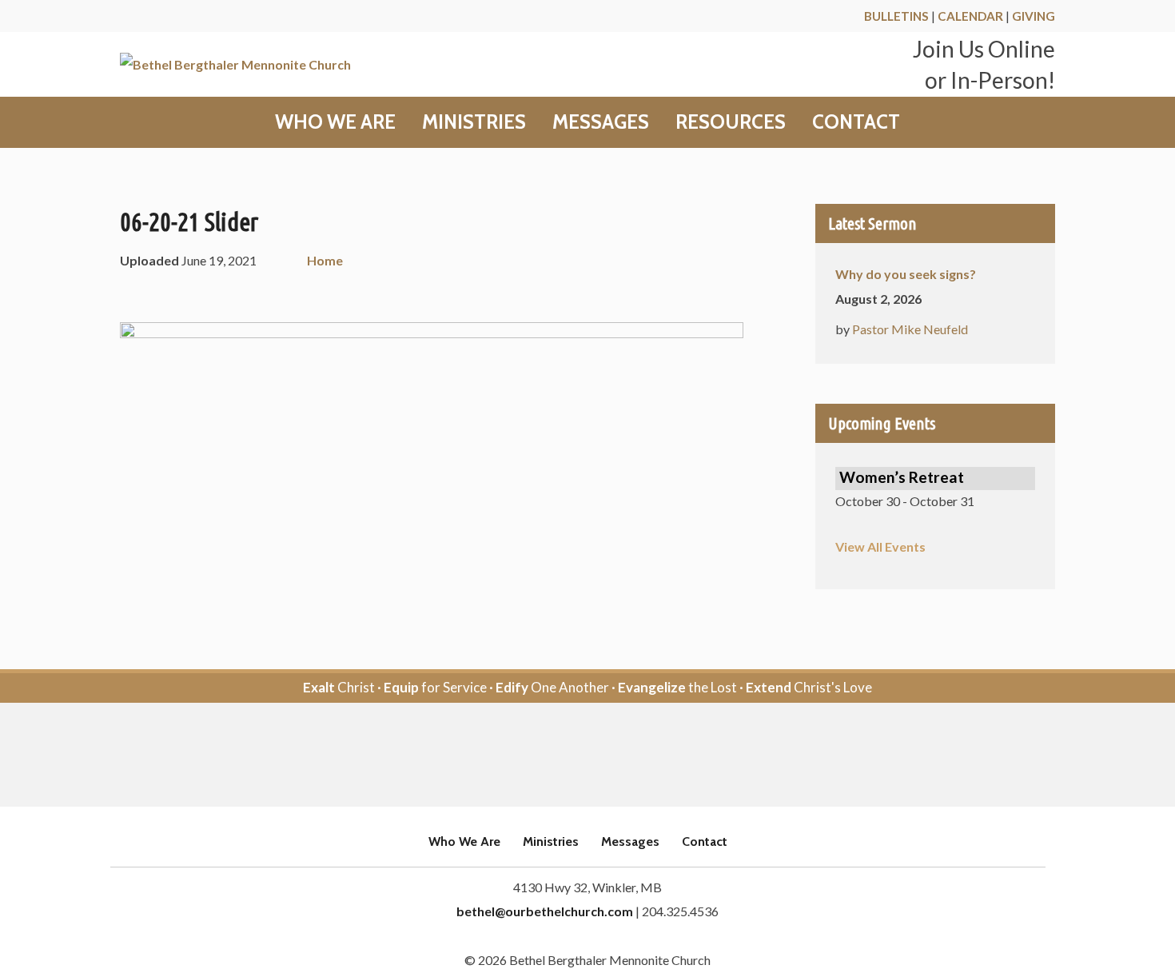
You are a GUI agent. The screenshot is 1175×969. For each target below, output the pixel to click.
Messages (600, 122)
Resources (730, 122)
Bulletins (896, 16)
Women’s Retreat (901, 477)
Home (325, 260)
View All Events (880, 546)
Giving (1033, 16)
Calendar (970, 16)
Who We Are (335, 122)
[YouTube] (609, 756)
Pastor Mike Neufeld (910, 329)
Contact (856, 122)
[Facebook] (565, 756)
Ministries (474, 122)
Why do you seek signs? (905, 273)
